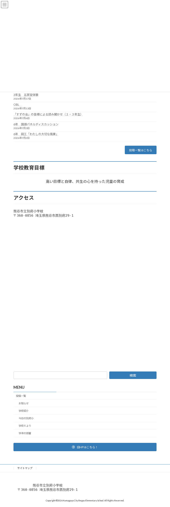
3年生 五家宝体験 (25, 95)
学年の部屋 (25, 433)
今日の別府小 (26, 418)
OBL (17, 104)
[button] (85, 447)
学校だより (25, 425)
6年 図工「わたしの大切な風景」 (36, 134)
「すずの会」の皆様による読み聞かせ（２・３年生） (48, 114)
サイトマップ (24, 468)
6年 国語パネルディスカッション (35, 124)
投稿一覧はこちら (140, 150)
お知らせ (24, 403)
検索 (133, 375)
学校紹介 (24, 410)
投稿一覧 (21, 395)
